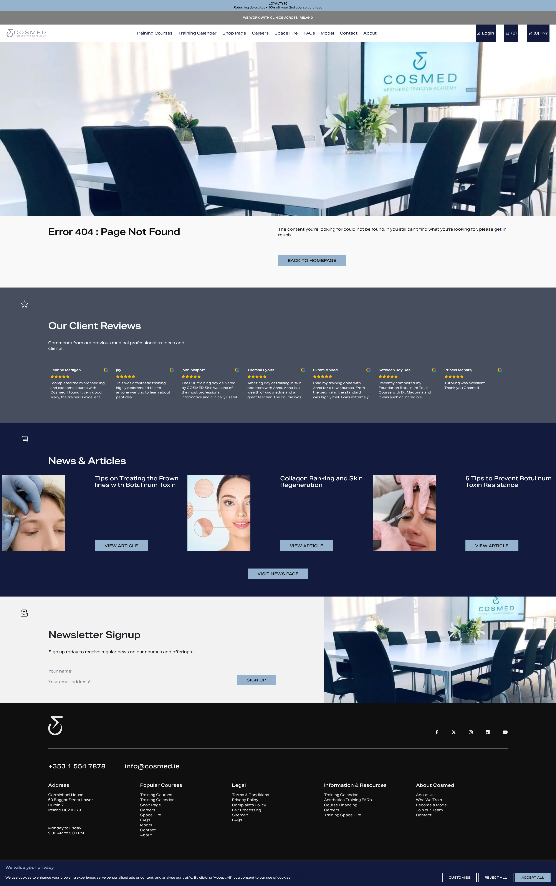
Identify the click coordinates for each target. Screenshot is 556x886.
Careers (260, 33)
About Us (425, 795)
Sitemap (240, 815)
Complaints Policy (249, 805)
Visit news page (278, 573)
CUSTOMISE (459, 877)
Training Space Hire (342, 815)
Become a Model (432, 805)
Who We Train (429, 800)
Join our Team (429, 810)
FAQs (309, 33)
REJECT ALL (496, 877)
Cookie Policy (303, 877)
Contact (348, 33)
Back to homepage (312, 260)
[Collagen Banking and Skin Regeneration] (218, 513)
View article (121, 545)
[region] (278, 873)
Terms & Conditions (250, 795)
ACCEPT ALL (532, 877)
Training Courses (154, 33)
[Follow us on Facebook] (437, 732)
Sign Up (256, 680)
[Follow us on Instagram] (471, 732)
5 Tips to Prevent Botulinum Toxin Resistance (508, 481)
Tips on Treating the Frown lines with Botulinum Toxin (137, 481)
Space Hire (286, 33)
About (370, 33)
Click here (279, 20)
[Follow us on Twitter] (454, 732)
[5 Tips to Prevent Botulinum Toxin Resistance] (404, 513)
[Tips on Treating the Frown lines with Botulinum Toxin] (33, 513)
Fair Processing (246, 810)
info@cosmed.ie (152, 766)
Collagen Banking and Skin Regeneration (321, 481)
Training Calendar (197, 33)
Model (327, 33)
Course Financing (340, 805)
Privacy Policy (245, 800)
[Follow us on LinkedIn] (488, 732)
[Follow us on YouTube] (505, 732)
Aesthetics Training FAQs (348, 800)
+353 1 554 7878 (77, 766)
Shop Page (234, 33)
